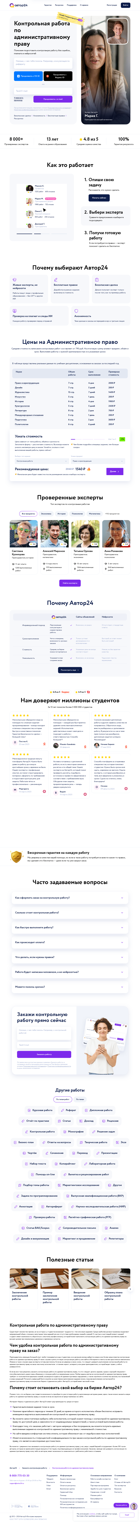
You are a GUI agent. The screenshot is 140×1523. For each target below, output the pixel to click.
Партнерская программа (99, 1485)
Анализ (114, 1228)
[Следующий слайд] (130, 1289)
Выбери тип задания (22, 456)
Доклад (89, 1121)
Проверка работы (44, 1217)
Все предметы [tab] (28, 513)
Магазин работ (96, 1495)
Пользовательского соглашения (58, 108)
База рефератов (96, 1498)
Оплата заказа (65, 1482)
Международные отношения (29, 415)
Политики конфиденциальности (26, 110)
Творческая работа (96, 1142)
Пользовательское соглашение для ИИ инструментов (73, 1503)
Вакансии (117, 1489)
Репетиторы (116, 1239)
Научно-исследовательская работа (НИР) (101, 1207)
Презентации (109, 1153)
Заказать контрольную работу (34, 1468)
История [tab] (62, 513)
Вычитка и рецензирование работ (88, 1174)
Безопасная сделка (67, 1489)
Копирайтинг (67, 1164)
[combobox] (42, 461)
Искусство (20, 396)
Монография (76, 1132)
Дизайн (18, 387)
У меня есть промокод (18, 99)
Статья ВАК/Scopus (37, 1228)
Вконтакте (50, 1482)
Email (48, 1489)
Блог (116, 1479)
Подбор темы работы (36, 1185)
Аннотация (25, 1207)
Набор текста (38, 1164)
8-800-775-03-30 (19, 1475)
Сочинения (56, 1153)
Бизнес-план (26, 1142)
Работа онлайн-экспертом (100, 1479)
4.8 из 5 (56, 692)
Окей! (127, 1515)
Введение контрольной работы (82, 1296)
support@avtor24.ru (17, 1483)
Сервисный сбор (66, 1492)
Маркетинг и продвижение (79, 1239)
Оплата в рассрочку (68, 1485)
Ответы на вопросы (59, 1142)
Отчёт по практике (37, 1121)
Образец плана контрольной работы (113, 1296)
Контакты (118, 1492)
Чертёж (32, 1153)
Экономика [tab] (46, 513)
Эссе (123, 1142)
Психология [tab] (77, 513)
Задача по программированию (39, 1196)
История (19, 401)
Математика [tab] (94, 513)
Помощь (63, 1495)
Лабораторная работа (102, 1164)
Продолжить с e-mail (53, 99)
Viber (48, 1485)
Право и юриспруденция (27, 383)
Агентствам (94, 1482)
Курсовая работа (42, 1110)
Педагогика (21, 419)
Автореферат (54, 1207)
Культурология (22, 406)
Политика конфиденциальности (72, 1507)
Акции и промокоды (67, 1479)
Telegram (49, 1479)
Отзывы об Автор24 (122, 1482)
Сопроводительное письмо (79, 1228)
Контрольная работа (42, 1132)
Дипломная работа (101, 1110)
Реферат (71, 1110)
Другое (117, 1185)
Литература (21, 410)
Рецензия (112, 1121)
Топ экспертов (120, 1485)
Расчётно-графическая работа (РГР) (90, 1217)
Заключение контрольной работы (20, 1296)
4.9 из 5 (82, 692)
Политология (21, 424)
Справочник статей (97, 1492)
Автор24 (13, 1468)
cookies (92, 1514)
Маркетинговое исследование (81, 1185)
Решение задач (106, 1132)
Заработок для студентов (100, 1489)
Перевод (82, 1153)
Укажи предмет (77, 456)
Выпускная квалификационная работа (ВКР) (97, 1196)
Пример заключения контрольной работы (51, 1297)
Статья (67, 1121)
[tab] (62, 1099)
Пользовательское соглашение (72, 1498)
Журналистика (22, 392)
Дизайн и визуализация (35, 1239)
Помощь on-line (45, 1174)
